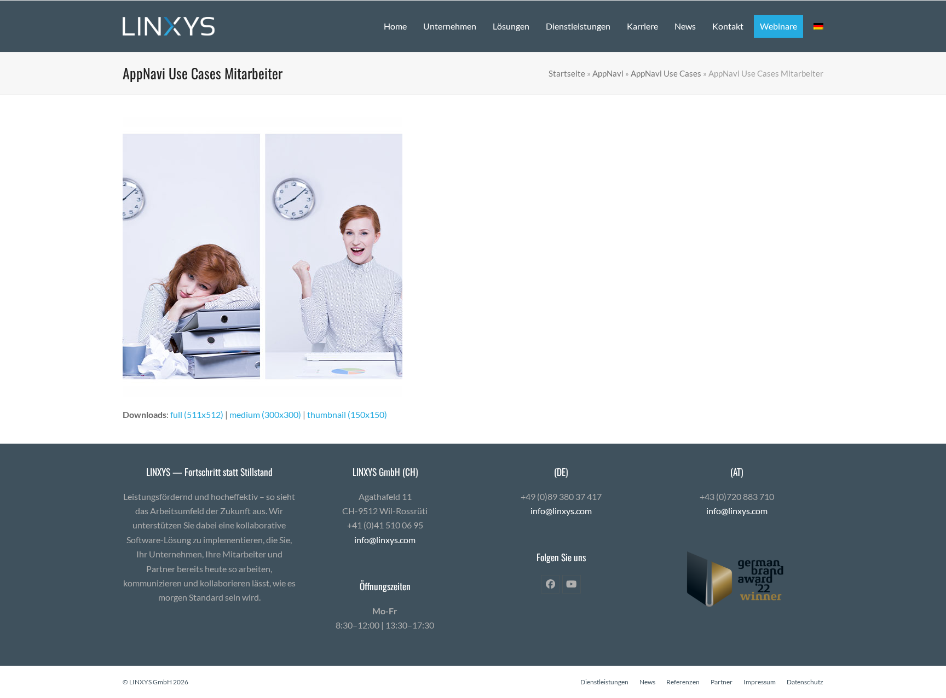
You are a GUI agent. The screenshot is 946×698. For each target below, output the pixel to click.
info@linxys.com (385, 539)
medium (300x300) (265, 414)
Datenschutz (805, 682)
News (647, 682)
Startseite (567, 73)
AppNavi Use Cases (666, 73)
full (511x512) (196, 414)
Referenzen (683, 682)
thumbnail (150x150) (347, 414)
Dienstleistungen (604, 682)
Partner (721, 682)
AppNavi (608, 73)
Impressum (759, 682)
